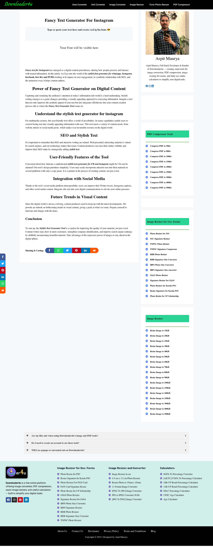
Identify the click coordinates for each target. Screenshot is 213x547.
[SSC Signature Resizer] (158, 238)
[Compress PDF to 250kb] (159, 171)
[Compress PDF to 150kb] (159, 161)
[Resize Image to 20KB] (157, 335)
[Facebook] (147, 86)
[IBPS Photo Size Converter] (160, 264)
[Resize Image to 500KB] (158, 413)
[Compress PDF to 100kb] (159, 156)
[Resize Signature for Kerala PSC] (162, 290)
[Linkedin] (26, 499)
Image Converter (117, 4)
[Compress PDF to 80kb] (158, 151)
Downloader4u (18, 4)
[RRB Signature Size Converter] (161, 259)
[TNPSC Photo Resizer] (157, 243)
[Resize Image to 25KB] (157, 340)
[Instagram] (150, 86)
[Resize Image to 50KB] (157, 356)
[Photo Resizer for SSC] (158, 233)
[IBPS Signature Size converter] (161, 269)
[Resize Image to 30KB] (157, 346)
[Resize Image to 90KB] (157, 377)
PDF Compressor (181, 4)
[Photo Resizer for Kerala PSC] (161, 285)
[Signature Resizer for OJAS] (160, 280)
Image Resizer (137, 4)
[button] (137, 4)
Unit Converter (98, 4)
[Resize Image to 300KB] (158, 403)
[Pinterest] (20, 499)
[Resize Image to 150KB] (158, 387)
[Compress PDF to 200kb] (159, 166)
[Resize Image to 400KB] (158, 408)
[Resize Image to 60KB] (157, 361)
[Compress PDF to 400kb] (159, 182)
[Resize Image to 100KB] (158, 382)
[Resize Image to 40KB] (157, 351)
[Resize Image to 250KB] (158, 398)
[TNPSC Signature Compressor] (161, 249)
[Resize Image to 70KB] (157, 366)
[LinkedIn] (152, 86)
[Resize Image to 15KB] (157, 330)
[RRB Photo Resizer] (156, 254)
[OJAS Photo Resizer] (157, 275)
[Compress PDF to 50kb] (158, 145)
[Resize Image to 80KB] (157, 372)
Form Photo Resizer (159, 4)
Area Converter (79, 4)
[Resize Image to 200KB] (158, 393)
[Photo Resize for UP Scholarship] (162, 296)
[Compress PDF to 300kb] (159, 177)
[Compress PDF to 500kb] (159, 187)
